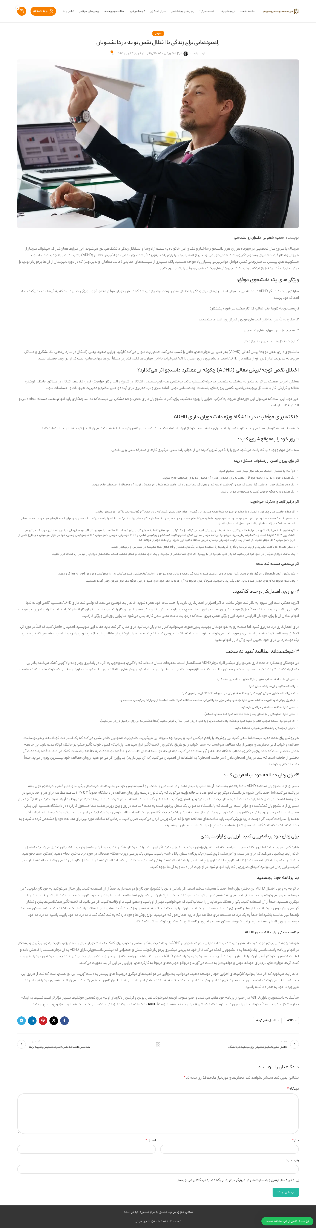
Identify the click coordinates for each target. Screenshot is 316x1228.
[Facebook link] (64, 1020)
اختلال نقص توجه (266, 1020)
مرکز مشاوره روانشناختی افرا (164, 53)
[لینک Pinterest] (43, 1020)
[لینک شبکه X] (53, 1020)
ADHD (152, 1004)
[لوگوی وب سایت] (280, 11)
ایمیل (151, 1140)
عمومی (158, 33)
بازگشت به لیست (158, 1044)
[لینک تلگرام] (21, 1020)
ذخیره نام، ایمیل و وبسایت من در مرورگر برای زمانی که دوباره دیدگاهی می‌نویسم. (235, 1180)
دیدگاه (293, 1088)
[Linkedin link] (32, 1020)
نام (295, 1140)
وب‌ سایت (292, 1160)
